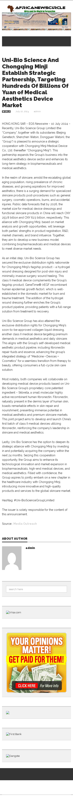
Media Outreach (25, 523)
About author (14, 538)
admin (37, 111)
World (6, 112)
